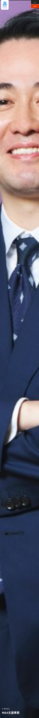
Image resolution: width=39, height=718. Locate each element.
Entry (35, 6)
